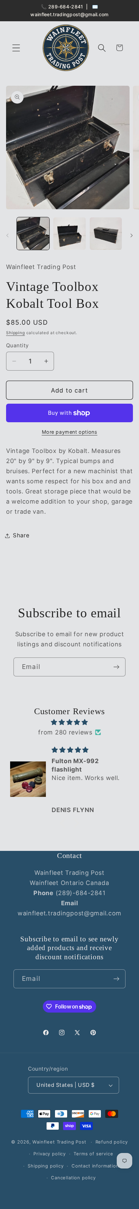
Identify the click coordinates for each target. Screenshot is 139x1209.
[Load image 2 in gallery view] (69, 233)
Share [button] (21, 535)
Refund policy (111, 1142)
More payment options (70, 432)
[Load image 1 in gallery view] (33, 233)
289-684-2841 (65, 6)
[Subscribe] (116, 666)
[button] (16, 48)
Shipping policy (46, 1165)
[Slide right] (131, 235)
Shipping (15, 332)
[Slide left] (7, 235)
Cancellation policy (73, 1177)
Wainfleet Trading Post (59, 1142)
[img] (69, 722)
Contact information (95, 1165)
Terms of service (93, 1153)
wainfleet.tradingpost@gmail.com (69, 14)
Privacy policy (49, 1153)
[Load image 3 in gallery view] (106, 233)
